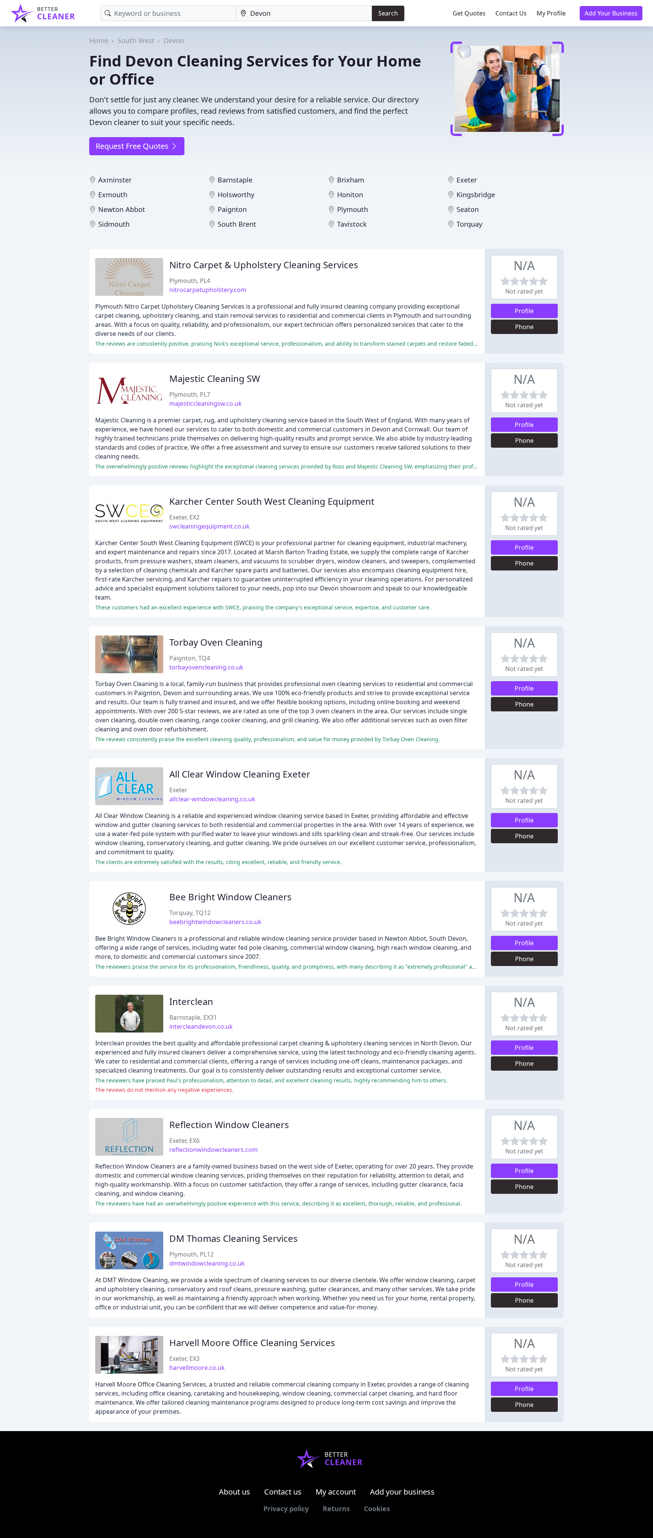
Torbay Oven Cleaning (216, 642)
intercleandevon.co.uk (201, 1026)
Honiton (350, 194)
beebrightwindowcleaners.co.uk (215, 922)
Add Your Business (611, 13)
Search (388, 13)
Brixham (350, 179)
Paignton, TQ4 (189, 658)
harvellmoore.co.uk (197, 1367)
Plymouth (352, 209)
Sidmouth (114, 224)
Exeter (466, 179)
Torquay (469, 224)
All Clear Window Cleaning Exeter (239, 774)
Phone (524, 327)
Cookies (377, 1508)
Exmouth (112, 194)
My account (336, 1492)
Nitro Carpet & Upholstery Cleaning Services (263, 264)
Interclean (191, 1001)
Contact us (283, 1492)
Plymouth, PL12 (191, 1254)
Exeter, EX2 (184, 517)
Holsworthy (236, 194)
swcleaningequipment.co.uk (209, 526)
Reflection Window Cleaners (229, 1124)
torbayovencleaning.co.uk (206, 667)
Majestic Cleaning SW (214, 378)
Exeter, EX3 (184, 1358)
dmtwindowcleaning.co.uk (207, 1263)
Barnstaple (235, 179)
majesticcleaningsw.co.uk (205, 403)
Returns (336, 1508)
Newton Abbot (121, 209)
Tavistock (352, 224)
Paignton (232, 209)
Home (98, 40)
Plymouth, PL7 (189, 394)
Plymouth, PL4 (189, 281)
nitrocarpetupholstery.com (207, 290)
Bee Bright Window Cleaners (230, 896)
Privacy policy (286, 1508)
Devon (174, 40)
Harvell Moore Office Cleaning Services (252, 1342)
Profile (524, 311)
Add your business (402, 1492)
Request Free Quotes (133, 146)
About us (234, 1492)
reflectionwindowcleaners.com (213, 1149)
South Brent (237, 224)
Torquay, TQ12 (189, 913)
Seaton (467, 209)
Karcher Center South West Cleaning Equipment (271, 501)
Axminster (115, 179)
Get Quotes (469, 13)
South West (136, 40)
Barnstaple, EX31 (193, 1017)
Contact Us (511, 13)
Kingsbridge (475, 194)
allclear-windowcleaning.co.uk (212, 799)
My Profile (551, 13)
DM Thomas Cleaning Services (233, 1238)
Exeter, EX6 (184, 1140)
